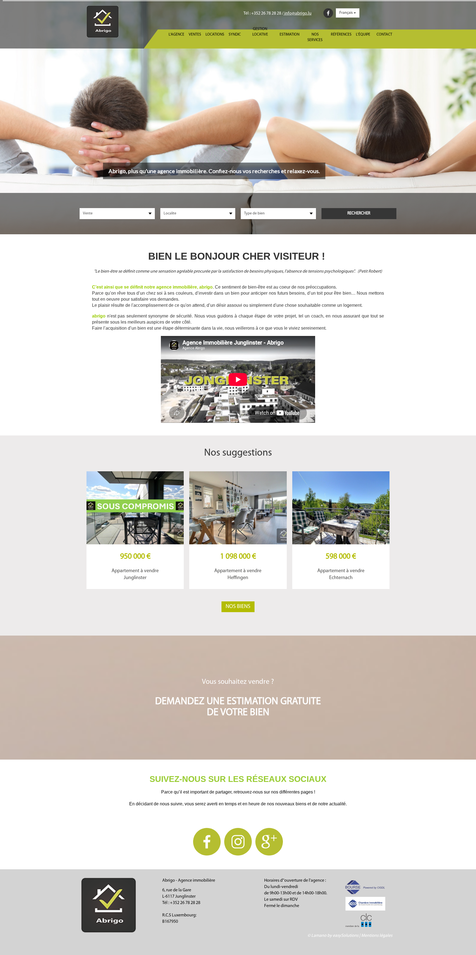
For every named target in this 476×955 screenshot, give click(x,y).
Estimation (289, 35)
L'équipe (363, 35)
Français (346, 13)
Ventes (195, 35)
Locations (214, 35)
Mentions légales (376, 936)
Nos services (315, 37)
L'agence (176, 35)
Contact (384, 35)
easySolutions (345, 936)
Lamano (318, 936)
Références (341, 35)
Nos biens (238, 606)
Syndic (235, 35)
